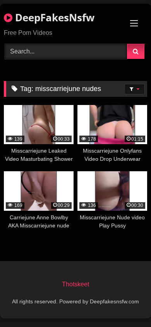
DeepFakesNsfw (53, 17)
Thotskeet (75, 284)
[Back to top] (127, 304)
